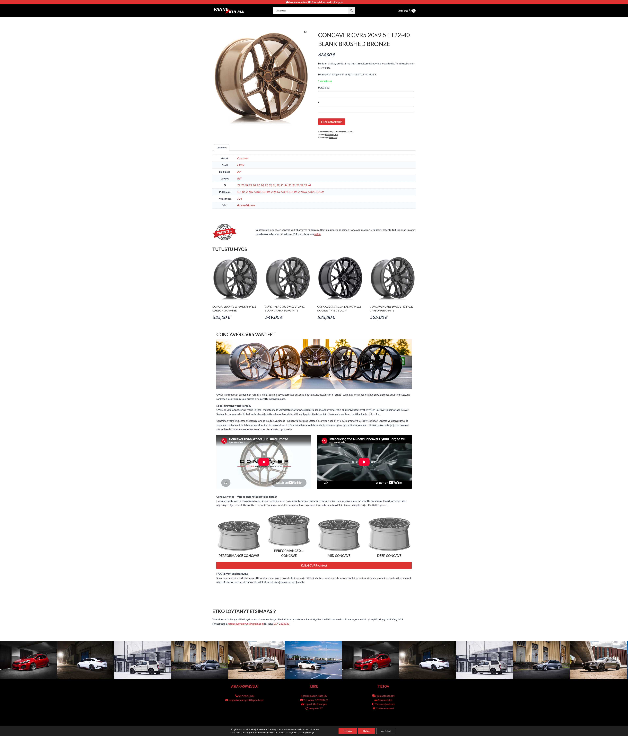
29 (265, 185)
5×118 (292, 191)
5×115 (284, 191)
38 (301, 185)
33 (281, 185)
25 (250, 185)
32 (277, 185)
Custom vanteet (385, 708)
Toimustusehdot (385, 695)
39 (305, 185)
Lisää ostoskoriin (331, 122)
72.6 (239, 198)
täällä (317, 234)
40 (309, 185)
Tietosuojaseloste (385, 704)
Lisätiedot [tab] (222, 147)
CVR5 (335, 134)
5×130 (319, 191)
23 (242, 185)
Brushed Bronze (246, 205)
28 (262, 185)
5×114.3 (275, 191)
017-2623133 (281, 623)
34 (285, 185)
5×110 (265, 191)
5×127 (311, 191)
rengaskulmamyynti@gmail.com (246, 623)
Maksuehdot (385, 699)
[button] (306, 32)
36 (293, 185)
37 (297, 185)
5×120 (249, 191)
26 (254, 185)
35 (289, 185)
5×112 (240, 191)
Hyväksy (347, 730)
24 (246, 185)
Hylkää (366, 730)
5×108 (257, 191)
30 (269, 185)
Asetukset (386, 730)
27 (258, 185)
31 (273, 185)
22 (238, 185)
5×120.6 (302, 191)
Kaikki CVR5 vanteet (314, 565)
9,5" (239, 178)
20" (239, 171)
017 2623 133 (246, 695)
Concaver (329, 134)
